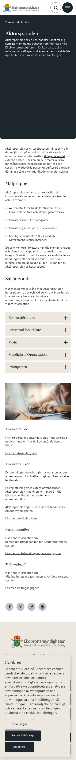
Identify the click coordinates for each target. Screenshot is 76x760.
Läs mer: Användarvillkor (21, 518)
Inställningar (19, 724)
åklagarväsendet (54, 156)
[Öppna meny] (67, 7)
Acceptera (19, 747)
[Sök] (55, 7)
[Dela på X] (20, 607)
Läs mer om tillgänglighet (22, 588)
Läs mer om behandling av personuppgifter (33, 553)
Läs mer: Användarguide (21, 453)
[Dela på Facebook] (9, 607)
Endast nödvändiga (23, 736)
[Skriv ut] (42, 607)
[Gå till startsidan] (21, 7)
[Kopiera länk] (31, 607)
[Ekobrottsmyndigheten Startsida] (38, 641)
